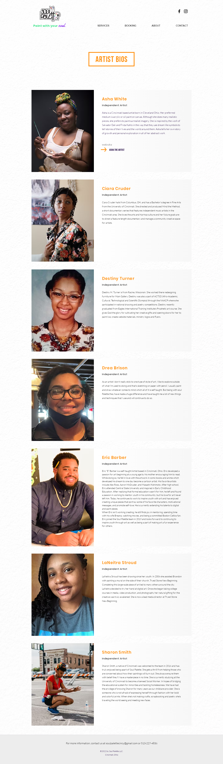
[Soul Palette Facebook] (179, 11)
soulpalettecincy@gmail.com (122, 743)
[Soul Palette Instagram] (185, 11)
